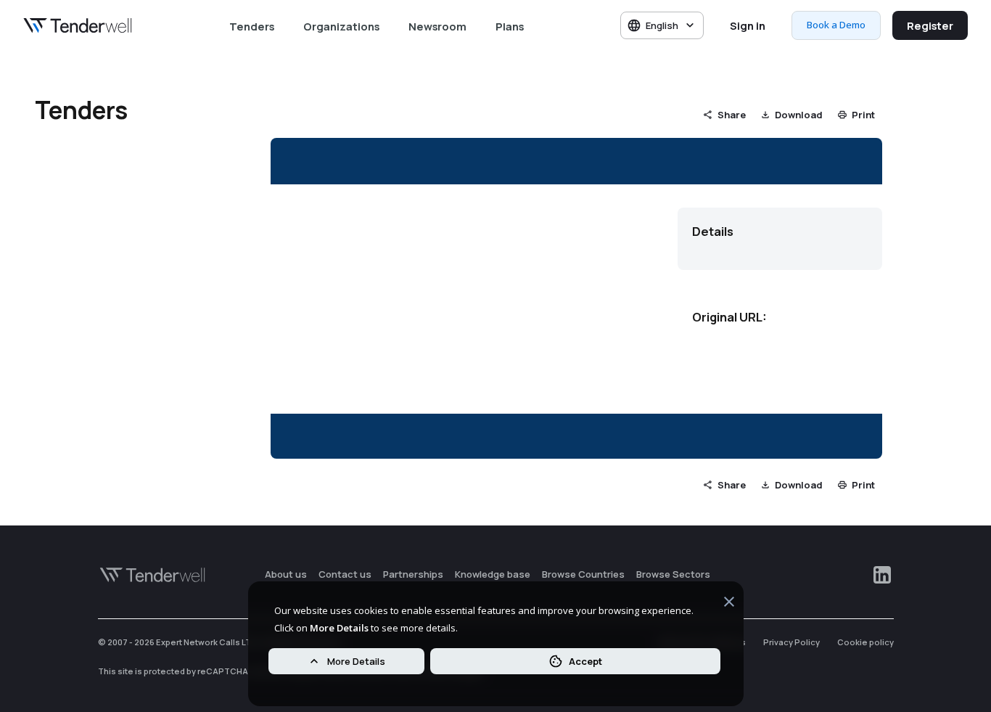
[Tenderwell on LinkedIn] (882, 574)
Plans (509, 26)
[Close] (729, 604)
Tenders (251, 26)
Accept (585, 661)
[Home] (77, 25)
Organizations (341, 26)
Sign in (747, 25)
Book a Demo (836, 24)
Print (863, 114)
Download (799, 114)
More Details (356, 661)
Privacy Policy (791, 642)
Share (731, 114)
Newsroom (437, 26)
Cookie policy (865, 642)
